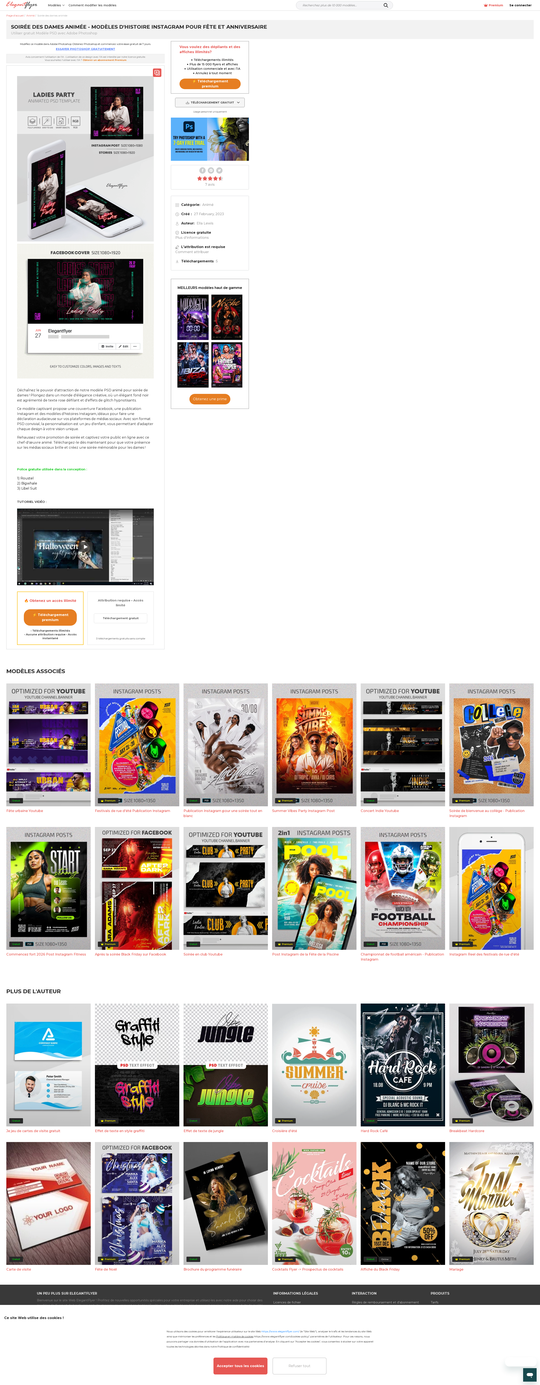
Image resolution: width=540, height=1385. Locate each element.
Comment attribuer (192, 252)
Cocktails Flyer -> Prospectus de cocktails (307, 1269)
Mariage (456, 1269)
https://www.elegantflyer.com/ (280, 1331)
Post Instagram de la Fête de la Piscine (305, 954)
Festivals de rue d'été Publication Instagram (132, 811)
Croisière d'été (284, 1131)
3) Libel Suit (27, 488)
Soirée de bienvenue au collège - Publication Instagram (487, 813)
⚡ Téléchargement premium (50, 617)
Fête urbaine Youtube (24, 811)
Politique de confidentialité (233, 1346)
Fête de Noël (106, 1269)
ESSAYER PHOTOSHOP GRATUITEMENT (85, 49)
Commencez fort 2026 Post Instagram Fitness (46, 954)
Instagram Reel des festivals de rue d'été (484, 954)
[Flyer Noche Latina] (227, 317)
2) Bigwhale (27, 483)
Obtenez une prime (210, 399)
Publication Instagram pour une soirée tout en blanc (223, 813)
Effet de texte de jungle (204, 1131)
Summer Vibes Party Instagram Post (303, 811)
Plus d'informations (192, 238)
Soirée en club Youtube (203, 954)
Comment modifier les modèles (92, 5)
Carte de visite (18, 1269)
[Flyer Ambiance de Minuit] (193, 317)
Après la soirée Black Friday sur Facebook (130, 954)
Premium (496, 5)
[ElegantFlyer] (21, 5)
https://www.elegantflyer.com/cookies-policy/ (281, 1336)
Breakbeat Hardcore (466, 1131)
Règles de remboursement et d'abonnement (385, 1302)
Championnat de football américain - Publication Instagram (402, 956)
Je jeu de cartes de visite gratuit (33, 1131)
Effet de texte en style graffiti (119, 1131)
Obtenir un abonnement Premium (104, 60)
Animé (207, 205)
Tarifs (434, 1302)
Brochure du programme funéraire (213, 1269)
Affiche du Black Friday (380, 1269)
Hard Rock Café (374, 1131)
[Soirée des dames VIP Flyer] (227, 365)
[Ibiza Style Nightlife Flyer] (193, 365)
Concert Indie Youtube (380, 811)
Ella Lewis (205, 223)
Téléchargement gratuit (121, 618)
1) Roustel (25, 478)
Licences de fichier (287, 1302)
